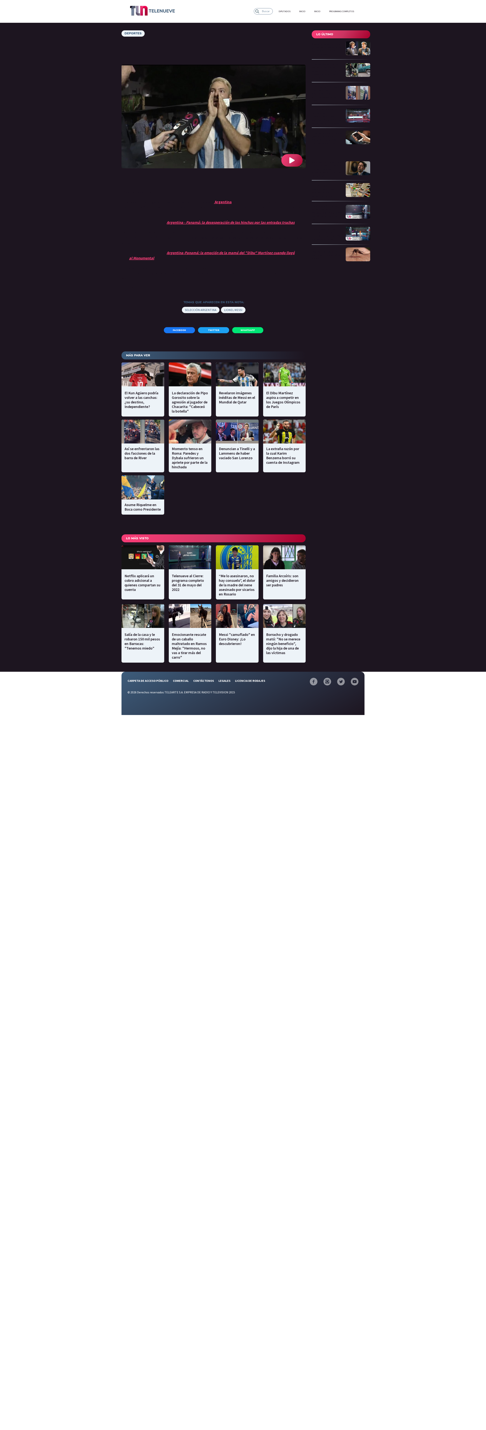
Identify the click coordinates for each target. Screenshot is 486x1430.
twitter (213, 330)
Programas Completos (341, 11)
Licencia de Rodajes (250, 681)
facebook (179, 330)
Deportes (133, 33)
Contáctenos (203, 681)
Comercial (181, 681)
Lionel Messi (233, 310)
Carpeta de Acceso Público (148, 681)
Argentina (223, 201)
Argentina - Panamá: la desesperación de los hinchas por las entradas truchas (231, 222)
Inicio (302, 11)
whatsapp (248, 330)
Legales (224, 681)
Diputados (284, 11)
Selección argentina (200, 310)
